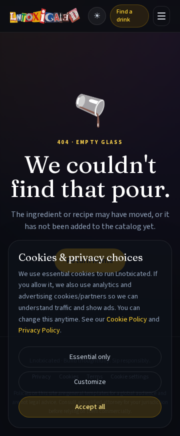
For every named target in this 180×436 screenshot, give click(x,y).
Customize (90, 382)
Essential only (90, 357)
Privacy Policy (39, 331)
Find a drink (124, 16)
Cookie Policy (126, 319)
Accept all (90, 407)
